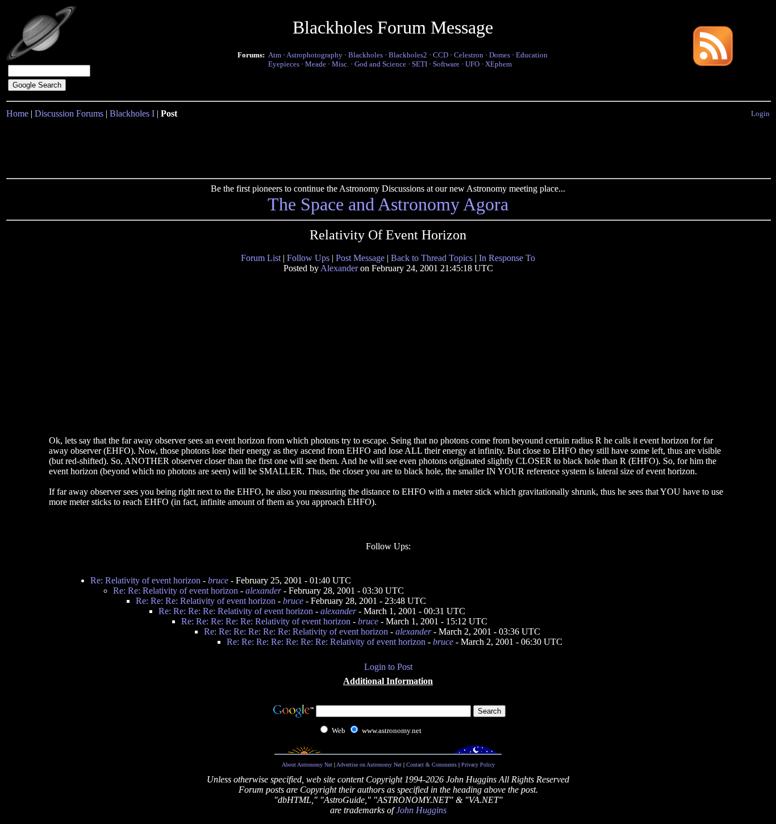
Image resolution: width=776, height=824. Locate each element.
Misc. (340, 64)
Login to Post (388, 667)
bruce (218, 580)
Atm (274, 55)
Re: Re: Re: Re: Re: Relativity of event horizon (266, 621)
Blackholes (365, 55)
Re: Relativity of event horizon (145, 580)
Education (532, 55)
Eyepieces (283, 64)
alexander (263, 590)
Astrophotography (314, 55)
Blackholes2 (408, 55)
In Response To (507, 258)
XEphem (498, 64)
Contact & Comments (431, 764)
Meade (315, 64)
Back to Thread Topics (432, 258)
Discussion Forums (69, 113)
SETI (419, 64)
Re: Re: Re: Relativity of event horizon (206, 601)
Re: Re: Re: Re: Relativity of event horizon (235, 611)
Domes (499, 55)
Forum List (261, 258)
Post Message (360, 258)
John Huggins (421, 810)
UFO (472, 64)
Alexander (339, 268)
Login (760, 113)
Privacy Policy (478, 764)
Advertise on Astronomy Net (369, 764)
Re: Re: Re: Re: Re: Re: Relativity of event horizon (296, 631)
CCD (440, 55)
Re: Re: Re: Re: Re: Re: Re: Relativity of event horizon (326, 642)
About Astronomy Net (307, 764)
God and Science (380, 64)
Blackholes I (132, 113)
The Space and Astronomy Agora (388, 204)
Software (446, 64)
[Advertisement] (388, 146)
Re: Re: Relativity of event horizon (175, 590)
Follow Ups (308, 258)
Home (17, 113)
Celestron (468, 55)
